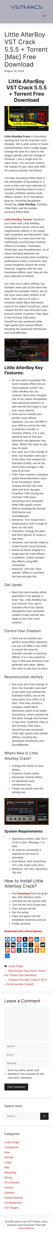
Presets (8, 1187)
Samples (9, 1192)
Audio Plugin (15, 966)
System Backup (13, 1197)
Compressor (11, 1147)
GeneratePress (26, 1228)
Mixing (8, 1177)
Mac (6, 1167)
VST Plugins (11, 1207)
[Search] (44, 1116)
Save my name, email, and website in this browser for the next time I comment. (26, 1074)
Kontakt (8, 1157)
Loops (8, 1162)
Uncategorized (13, 1202)
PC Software (11, 1182)
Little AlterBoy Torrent (18, 219)
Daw (7, 1152)
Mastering (10, 1172)
